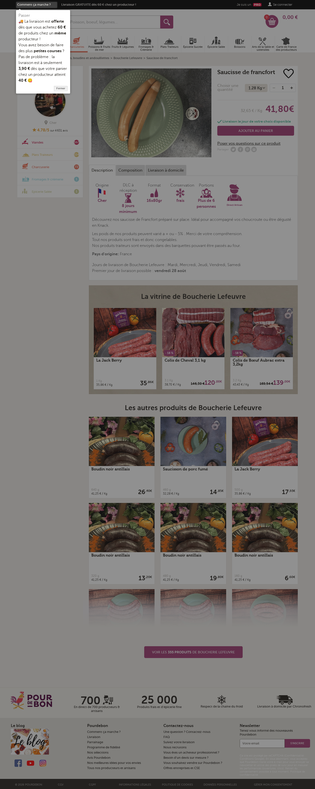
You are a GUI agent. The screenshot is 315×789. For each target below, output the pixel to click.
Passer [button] (24, 15)
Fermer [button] (60, 88)
